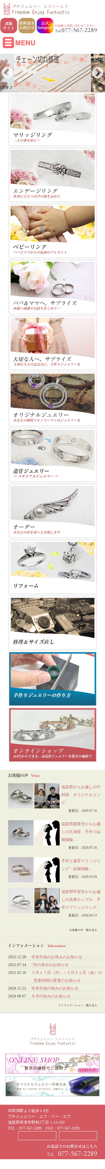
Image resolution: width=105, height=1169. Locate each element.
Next (97, 73)
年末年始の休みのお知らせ (54, 988)
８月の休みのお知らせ (51, 996)
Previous (7, 73)
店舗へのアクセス (37, 1135)
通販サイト (78, 1135)
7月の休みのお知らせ (50, 965)
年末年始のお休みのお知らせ (56, 957)
